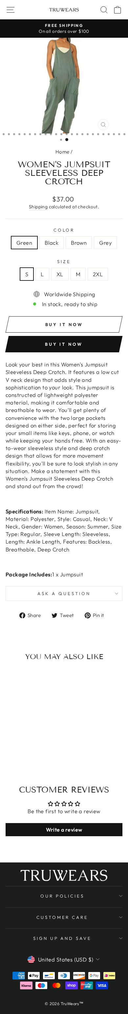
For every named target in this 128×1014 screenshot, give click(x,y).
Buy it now (64, 344)
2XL (98, 274)
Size (64, 261)
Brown (79, 242)
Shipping (38, 207)
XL (59, 274)
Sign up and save (62, 938)
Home (62, 152)
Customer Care (62, 917)
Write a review (64, 829)
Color (64, 230)
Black (51, 242)
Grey (105, 242)
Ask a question (64, 593)
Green (24, 242)
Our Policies (62, 896)
